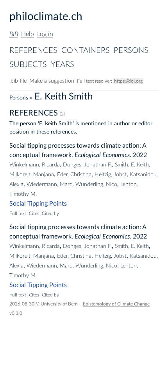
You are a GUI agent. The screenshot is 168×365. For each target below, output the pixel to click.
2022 (140, 155)
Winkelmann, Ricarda (34, 165)
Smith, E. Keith (132, 165)
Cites (34, 213)
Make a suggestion (51, 81)
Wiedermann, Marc (49, 184)
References (33, 50)
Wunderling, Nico (96, 184)
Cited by (50, 213)
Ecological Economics (102, 155)
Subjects (28, 65)
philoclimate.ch (45, 16)
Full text (17, 213)
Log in (45, 34)
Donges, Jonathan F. (87, 165)
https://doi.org (128, 81)
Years (62, 65)
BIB (13, 34)
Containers (85, 50)
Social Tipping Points (38, 204)
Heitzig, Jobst (111, 174)
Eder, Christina (74, 174)
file (18, 81)
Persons (131, 50)
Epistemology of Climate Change (116, 304)
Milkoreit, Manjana (31, 174)
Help (27, 34)
